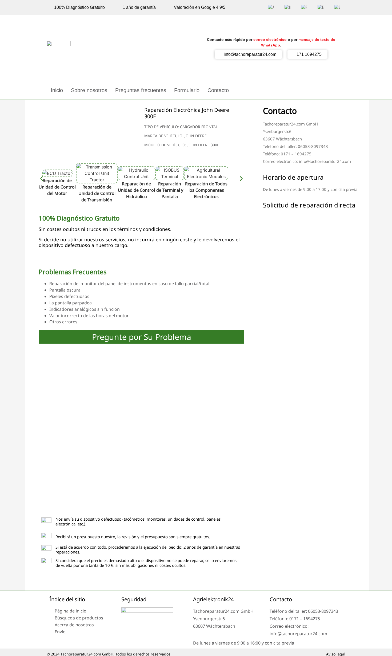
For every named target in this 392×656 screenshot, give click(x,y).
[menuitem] (271, 7)
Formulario (186, 90)
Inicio (57, 90)
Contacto (218, 90)
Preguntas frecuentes (140, 90)
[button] (42, 182)
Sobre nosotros (89, 90)
